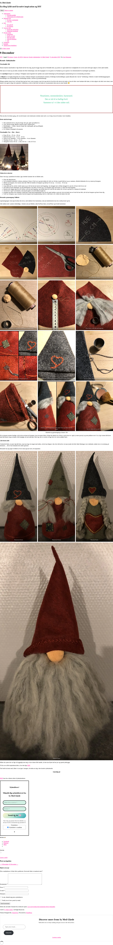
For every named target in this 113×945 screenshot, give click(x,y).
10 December (13, 864)
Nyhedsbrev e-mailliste (15, 827)
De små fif (10, 25)
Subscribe (8, 932)
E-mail (2, 890)
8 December (4, 864)
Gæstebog (6, 42)
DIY (5, 23)
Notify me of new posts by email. (11, 900)
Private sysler (7, 32)
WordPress (29, 912)
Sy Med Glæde (5, 3)
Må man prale (11, 37)
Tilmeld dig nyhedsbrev (10, 45)
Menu (2, 10)
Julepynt (25, 57)
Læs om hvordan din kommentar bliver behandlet (41, 906)
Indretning (10, 34)
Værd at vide (7, 28)
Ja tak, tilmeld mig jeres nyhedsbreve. (12, 897)
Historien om (7, 18)
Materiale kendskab (12, 31)
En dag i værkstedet (12, 20)
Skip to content (9, 10)
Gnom (15, 57)
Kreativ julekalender (34, 57)
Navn (2, 887)
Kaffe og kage (11, 36)
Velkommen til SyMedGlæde (15, 17)
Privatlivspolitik (11, 15)
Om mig (9, 21)
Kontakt (6, 44)
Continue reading (56, 937)
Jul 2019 (20, 57)
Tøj (8, 40)
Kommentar (4, 884)
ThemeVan (15, 912)
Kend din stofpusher (12, 29)
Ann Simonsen (67, 57)
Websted (2, 894)
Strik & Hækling (11, 39)
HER (28, 765)
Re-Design (10, 26)
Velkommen (7, 13)
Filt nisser (10, 57)
